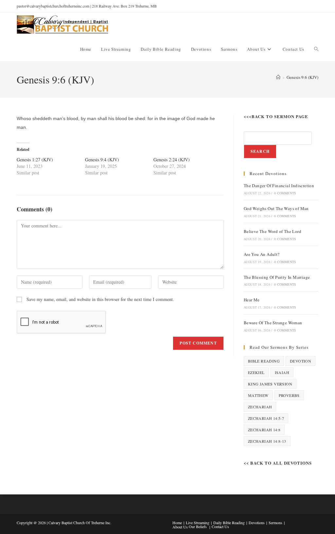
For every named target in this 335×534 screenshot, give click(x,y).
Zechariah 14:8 (264, 429)
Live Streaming (197, 522)
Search (260, 151)
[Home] (278, 77)
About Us (180, 526)
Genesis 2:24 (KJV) (171, 159)
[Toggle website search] (316, 49)
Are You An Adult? (262, 254)
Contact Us (220, 526)
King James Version (270, 383)
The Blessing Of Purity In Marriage (277, 277)
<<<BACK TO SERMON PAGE (276, 116)
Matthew (258, 395)
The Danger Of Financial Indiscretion (279, 185)
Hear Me (252, 300)
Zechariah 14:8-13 (267, 441)
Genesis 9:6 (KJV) (302, 77)
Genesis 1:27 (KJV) (35, 159)
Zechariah (260, 406)
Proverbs (289, 395)
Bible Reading (264, 361)
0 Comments (285, 193)
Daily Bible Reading (229, 522)
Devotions (257, 522)
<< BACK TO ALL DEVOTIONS (278, 463)
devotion (300, 361)
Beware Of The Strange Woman (273, 323)
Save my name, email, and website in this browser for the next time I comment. (100, 299)
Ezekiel (256, 372)
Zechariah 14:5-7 (266, 418)
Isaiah (282, 372)
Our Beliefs (198, 526)
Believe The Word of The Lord (272, 231)
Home (177, 522)
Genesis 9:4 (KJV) (102, 159)
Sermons (275, 522)
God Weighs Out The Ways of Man (276, 208)
